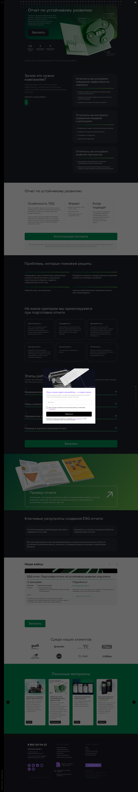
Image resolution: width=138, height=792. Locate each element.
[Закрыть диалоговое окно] (135, 2)
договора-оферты (77, 418)
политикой (52, 409)
